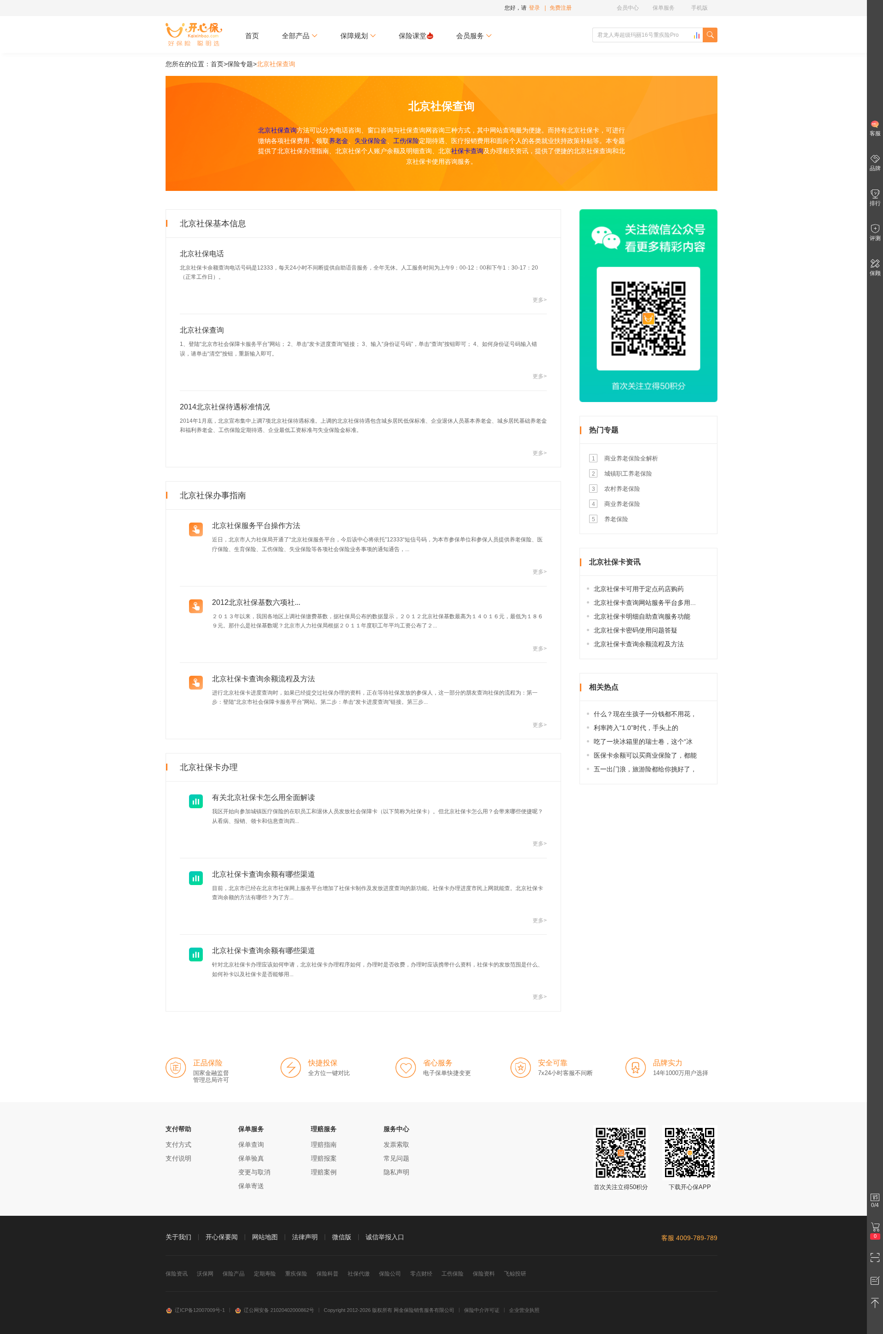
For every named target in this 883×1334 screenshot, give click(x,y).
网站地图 (265, 1237)
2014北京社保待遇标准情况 (225, 407)
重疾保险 (296, 1274)
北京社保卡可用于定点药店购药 (639, 588)
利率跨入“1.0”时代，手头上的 (636, 727)
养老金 (338, 140)
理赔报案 (324, 1158)
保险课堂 (412, 36)
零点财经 (421, 1274)
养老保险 (616, 519)
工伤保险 (406, 140)
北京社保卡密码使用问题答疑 (635, 630)
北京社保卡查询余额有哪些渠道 (263, 874)
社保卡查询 (467, 151)
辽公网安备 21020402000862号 (279, 1310)
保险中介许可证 (481, 1310)
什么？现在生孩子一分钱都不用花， (645, 714)
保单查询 (251, 1144)
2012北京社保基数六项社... (256, 602)
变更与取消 (254, 1172)
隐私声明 (396, 1172)
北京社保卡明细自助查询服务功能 (642, 616)
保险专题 (240, 64)
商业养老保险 (622, 503)
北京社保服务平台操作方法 (256, 525)
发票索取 (396, 1144)
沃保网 (205, 1274)
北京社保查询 (277, 130)
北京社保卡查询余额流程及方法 (263, 679)
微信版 (341, 1237)
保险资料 (484, 1274)
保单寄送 (251, 1186)
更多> (540, 300)
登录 (534, 8)
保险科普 (327, 1274)
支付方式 (178, 1144)
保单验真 (251, 1158)
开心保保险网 (194, 34)
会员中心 (628, 8)
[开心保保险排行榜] (696, 35)
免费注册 (561, 8)
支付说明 (178, 1158)
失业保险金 (371, 140)
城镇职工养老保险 (628, 473)
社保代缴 (359, 1274)
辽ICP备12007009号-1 (200, 1310)
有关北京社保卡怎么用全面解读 (263, 797)
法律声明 (305, 1237)
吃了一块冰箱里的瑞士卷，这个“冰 (643, 741)
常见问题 (396, 1158)
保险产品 (234, 1274)
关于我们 (178, 1237)
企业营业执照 (524, 1310)
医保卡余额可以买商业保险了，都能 (645, 755)
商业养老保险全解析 (631, 458)
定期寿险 (265, 1274)
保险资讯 (177, 1274)
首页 (252, 36)
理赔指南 (324, 1144)
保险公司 (390, 1274)
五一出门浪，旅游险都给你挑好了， (645, 769)
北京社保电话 (202, 254)
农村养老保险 (622, 488)
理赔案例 (324, 1172)
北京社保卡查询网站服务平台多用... (645, 602)
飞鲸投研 (515, 1274)
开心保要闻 (222, 1237)
